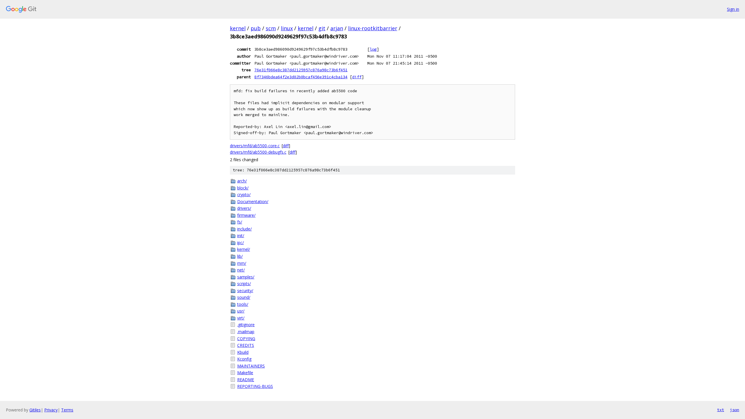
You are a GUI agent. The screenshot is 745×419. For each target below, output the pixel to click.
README (245, 379)
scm (271, 28)
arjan (336, 28)
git (321, 28)
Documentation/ (252, 201)
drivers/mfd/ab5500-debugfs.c (258, 152)
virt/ (240, 318)
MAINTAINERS (251, 366)
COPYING (246, 338)
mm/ (241, 263)
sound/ (243, 297)
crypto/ (244, 194)
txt (720, 409)
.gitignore (246, 324)
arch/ (242, 181)
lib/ (240, 256)
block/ (243, 188)
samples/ (245, 277)
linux (287, 28)
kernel (238, 28)
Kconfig (244, 359)
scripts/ (244, 283)
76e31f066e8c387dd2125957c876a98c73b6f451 (300, 69)
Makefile (245, 372)
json (734, 409)
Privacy (51, 410)
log (373, 49)
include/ (244, 229)
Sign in (733, 9)
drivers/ (244, 208)
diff (356, 76)
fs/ (239, 222)
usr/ (240, 311)
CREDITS (245, 345)
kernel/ (243, 249)
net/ (241, 270)
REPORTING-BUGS (255, 386)
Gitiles (35, 410)
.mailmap (245, 331)
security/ (245, 290)
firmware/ (246, 215)
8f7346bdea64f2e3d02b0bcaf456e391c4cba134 (300, 76)
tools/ (242, 304)
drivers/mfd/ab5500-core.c (255, 145)
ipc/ (240, 242)
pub (256, 28)
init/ (240, 235)
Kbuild (243, 352)
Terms (67, 410)
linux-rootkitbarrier (372, 28)
